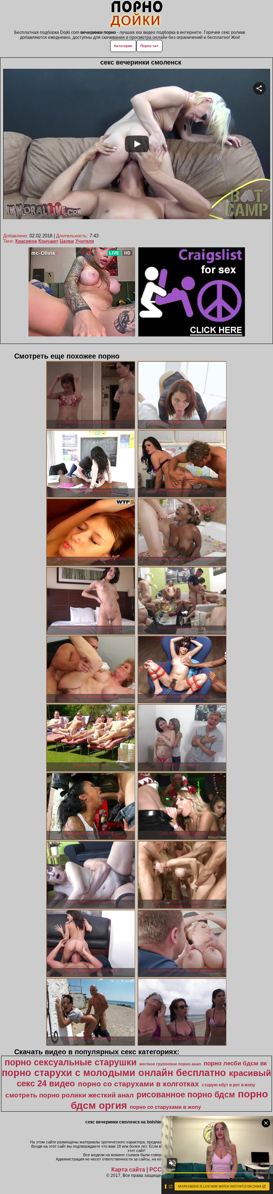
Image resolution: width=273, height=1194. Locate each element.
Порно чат (149, 46)
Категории (123, 46)
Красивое (26, 241)
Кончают (48, 241)
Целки (67, 241)
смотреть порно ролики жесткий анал (69, 1095)
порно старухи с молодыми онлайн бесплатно (114, 1072)
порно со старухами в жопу (165, 1107)
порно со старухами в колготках (138, 1084)
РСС (155, 1170)
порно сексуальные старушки (70, 1062)
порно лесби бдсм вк (235, 1063)
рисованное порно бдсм (185, 1094)
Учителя (84, 241)
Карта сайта (128, 1170)
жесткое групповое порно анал (170, 1064)
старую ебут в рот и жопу (228, 1084)
